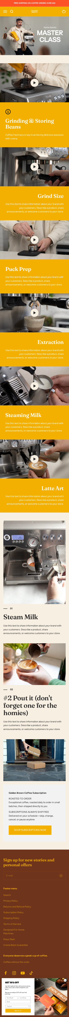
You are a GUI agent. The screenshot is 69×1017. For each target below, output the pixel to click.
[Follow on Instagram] (14, 973)
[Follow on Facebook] (5, 973)
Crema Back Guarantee (15, 945)
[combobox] (17, 1006)
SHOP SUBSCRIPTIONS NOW (30, 830)
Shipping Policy (11, 918)
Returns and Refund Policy (17, 906)
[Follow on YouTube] (22, 973)
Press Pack (9, 939)
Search (7, 895)
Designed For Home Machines (13, 931)
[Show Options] (29, 1006)
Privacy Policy (10, 900)
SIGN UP (18, 1011)
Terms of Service (12, 924)
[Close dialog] (65, 980)
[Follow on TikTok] (31, 973)
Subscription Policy (13, 912)
